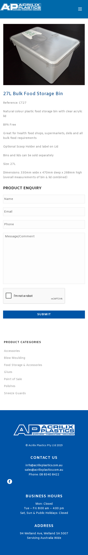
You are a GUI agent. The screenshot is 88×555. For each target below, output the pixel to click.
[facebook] (9, 482)
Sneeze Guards (15, 393)
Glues (8, 372)
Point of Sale (13, 379)
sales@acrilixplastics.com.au (44, 470)
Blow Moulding (14, 358)
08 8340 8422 (49, 475)
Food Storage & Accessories (23, 365)
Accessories (12, 351)
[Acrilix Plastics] (20, 9)
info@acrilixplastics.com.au (44, 465)
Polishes (9, 386)
